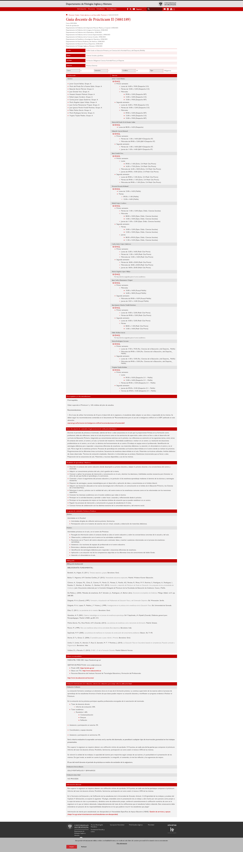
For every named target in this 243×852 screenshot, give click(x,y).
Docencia (91, 9)
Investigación (111, 9)
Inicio (67, 15)
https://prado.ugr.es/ (87, 668)
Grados (77, 15)
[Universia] (172, 825)
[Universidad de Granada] (167, 3)
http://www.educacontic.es (91, 671)
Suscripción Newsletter (117, 825)
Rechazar (84, 847)
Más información (122, 843)
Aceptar (71, 846)
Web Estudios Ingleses (136, 825)
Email (117, 81)
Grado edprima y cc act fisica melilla (90, 15)
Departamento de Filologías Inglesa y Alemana (89, 4)
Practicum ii (104, 15)
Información (81, 9)
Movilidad (151, 825)
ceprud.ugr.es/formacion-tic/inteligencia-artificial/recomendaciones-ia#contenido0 (96, 423)
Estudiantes (101, 9)
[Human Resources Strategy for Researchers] (172, 830)
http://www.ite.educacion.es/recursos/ (80, 678)
